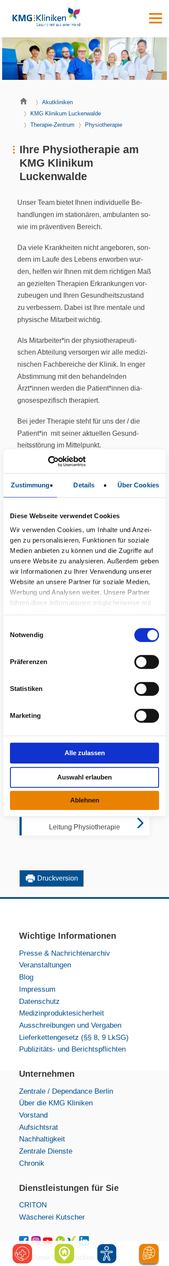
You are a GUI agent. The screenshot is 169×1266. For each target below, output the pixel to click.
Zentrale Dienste (45, 1151)
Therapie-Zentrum (52, 125)
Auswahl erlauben (84, 777)
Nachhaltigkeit (42, 1138)
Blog (26, 977)
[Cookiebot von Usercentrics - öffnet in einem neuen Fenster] (48, 461)
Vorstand (33, 1115)
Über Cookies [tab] (138, 485)
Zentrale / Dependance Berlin (66, 1091)
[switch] (146, 662)
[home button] (26, 103)
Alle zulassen (85, 752)
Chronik (31, 1163)
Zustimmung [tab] (30, 485)
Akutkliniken (57, 102)
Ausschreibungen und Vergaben (70, 1025)
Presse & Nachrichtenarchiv (64, 953)
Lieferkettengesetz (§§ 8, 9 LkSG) (74, 1037)
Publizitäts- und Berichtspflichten (72, 1049)
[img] (107, 1253)
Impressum (37, 989)
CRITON (33, 1204)
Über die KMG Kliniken (56, 1102)
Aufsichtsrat (38, 1127)
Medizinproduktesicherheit (61, 1013)
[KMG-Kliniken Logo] (46, 18)
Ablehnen (84, 800)
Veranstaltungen (45, 964)
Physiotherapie (103, 125)
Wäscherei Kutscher (52, 1217)
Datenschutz (39, 1001)
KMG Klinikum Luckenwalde (65, 113)
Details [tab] (83, 485)
